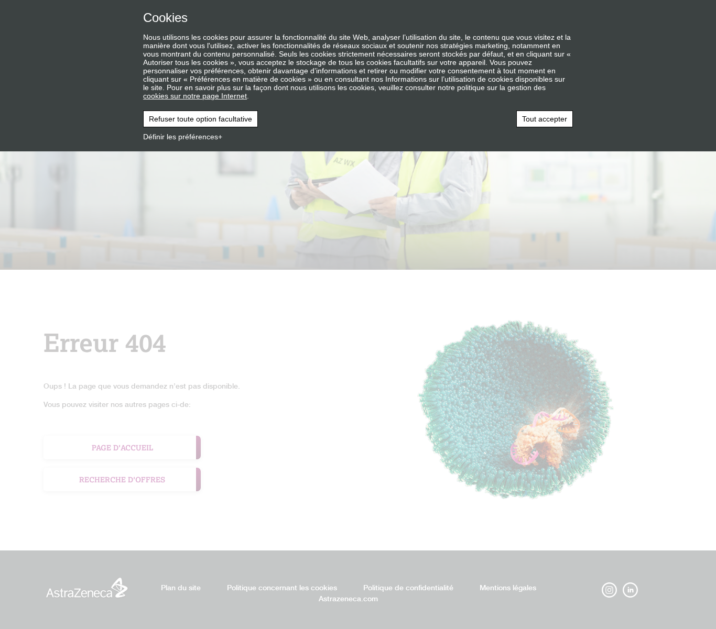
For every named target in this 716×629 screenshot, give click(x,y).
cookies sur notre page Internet (195, 96)
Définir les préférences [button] (180, 137)
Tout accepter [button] (544, 119)
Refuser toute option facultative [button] (200, 119)
